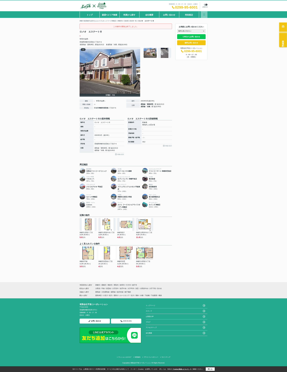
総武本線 (120, 292)
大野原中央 (144, 288)
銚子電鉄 (128, 292)
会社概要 (149, 15)
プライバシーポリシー (151, 357)
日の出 (159, 288)
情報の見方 (120, 154)
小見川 (105, 295)
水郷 (148, 106)
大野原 (97, 288)
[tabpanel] (157, 53)
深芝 (137, 288)
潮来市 (110, 285)
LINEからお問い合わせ (191, 37)
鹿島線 (143, 104)
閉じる (210, 369)
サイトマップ (166, 357)
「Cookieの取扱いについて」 (181, 369)
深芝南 (91, 42)
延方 (110, 295)
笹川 (132, 295)
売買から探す (129, 15)
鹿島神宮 (150, 104)
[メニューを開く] (204, 14)
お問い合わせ (169, 15)
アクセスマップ (151, 327)
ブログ (148, 322)
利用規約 (137, 357)
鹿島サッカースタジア (121, 295)
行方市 (128, 285)
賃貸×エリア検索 (109, 15)
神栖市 (86, 42)
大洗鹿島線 (105, 292)
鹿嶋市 (103, 285)
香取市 (116, 285)
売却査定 (189, 15)
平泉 (103, 288)
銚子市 (134, 285)
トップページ (150, 305)
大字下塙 (152, 288)
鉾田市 (122, 285)
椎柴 (160, 295)
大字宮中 (115, 288)
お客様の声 (150, 316)
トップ (90, 15)
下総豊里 (154, 295)
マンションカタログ (124, 357)
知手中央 (123, 288)
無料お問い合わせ (191, 43)
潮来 (137, 295)
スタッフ (149, 311)
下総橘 (147, 295)
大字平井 (131, 288)
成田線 (143, 106)
